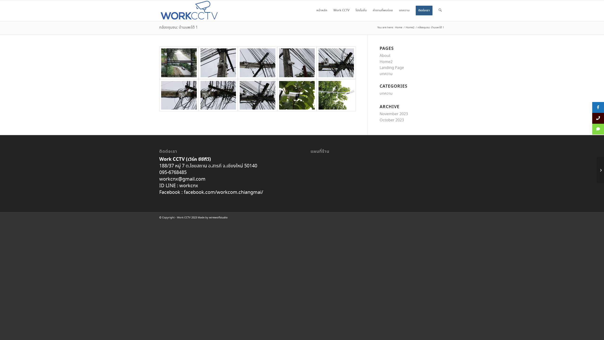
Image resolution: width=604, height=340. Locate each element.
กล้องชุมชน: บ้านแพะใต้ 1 (178, 27)
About (385, 56)
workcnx (188, 186)
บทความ (386, 74)
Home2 (386, 62)
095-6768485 (173, 172)
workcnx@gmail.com (182, 179)
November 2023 (394, 114)
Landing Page (392, 68)
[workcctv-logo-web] (189, 10)
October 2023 (392, 120)
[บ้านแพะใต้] (179, 63)
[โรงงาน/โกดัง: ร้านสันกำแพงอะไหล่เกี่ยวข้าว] (600, 170)
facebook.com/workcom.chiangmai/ (223, 192)
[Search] (440, 10)
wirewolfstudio (218, 218)
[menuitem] (321, 10)
